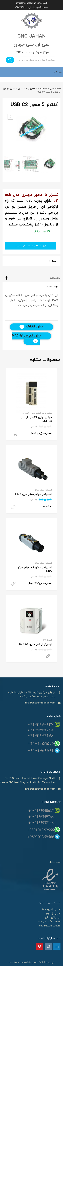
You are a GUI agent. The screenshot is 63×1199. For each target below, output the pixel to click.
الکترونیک (30, 88)
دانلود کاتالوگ (34, 326)
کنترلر (20, 88)
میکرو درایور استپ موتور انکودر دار (37, 413)
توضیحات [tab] (55, 278)
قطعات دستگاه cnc (49, 926)
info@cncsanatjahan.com (28, 3)
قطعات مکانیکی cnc (49, 921)
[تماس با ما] (56, 946)
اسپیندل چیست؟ (51, 909)
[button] (55, 72)
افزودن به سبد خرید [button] (15, 434)
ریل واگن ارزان (52, 917)
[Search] (10, 60)
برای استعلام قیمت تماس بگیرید (30, 246)
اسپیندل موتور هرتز (43, 490)
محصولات (42, 88)
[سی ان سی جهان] (31, 30)
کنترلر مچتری (9, 88)
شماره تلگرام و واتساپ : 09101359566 (31, 7)
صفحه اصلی (55, 88)
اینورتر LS (47, 640)
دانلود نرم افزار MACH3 (26, 335)
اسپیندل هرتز (53, 913)
